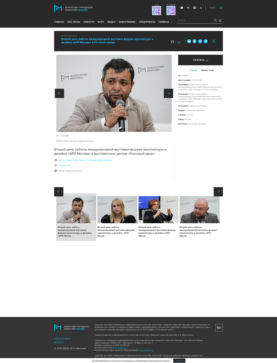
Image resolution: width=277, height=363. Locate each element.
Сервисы (164, 22)
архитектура (65, 160)
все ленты (74, 22)
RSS (201, 8)
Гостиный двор (94, 160)
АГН (156, 5)
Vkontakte (188, 8)
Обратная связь (62, 338)
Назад (59, 93)
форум (108, 160)
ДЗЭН (182, 8)
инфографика (127, 22)
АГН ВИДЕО (171, 5)
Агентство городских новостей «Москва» (79, 8)
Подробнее (76, 217)
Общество (64, 165)
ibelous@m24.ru (146, 350)
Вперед (168, 93)
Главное (59, 22)
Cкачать (194, 70)
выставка (79, 160)
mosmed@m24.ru (120, 347)
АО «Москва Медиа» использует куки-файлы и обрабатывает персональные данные (131, 360)
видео (111, 22)
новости (89, 22)
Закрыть (214, 41)
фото (101, 22)
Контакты (58, 342)
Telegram (194, 8)
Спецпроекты (147, 22)
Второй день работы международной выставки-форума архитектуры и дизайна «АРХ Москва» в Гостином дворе (107, 40)
